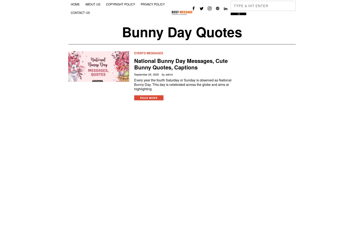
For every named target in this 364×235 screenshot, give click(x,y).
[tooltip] (193, 8)
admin (169, 74)
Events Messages (148, 53)
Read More (149, 98)
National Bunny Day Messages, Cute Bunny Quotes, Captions (181, 63)
